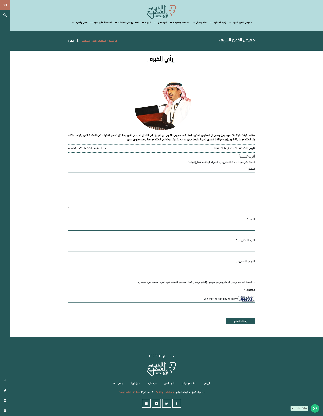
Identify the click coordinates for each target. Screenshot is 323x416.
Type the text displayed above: (220, 299)
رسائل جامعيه (81, 23)
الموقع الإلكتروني (245, 261)
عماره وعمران (201, 23)
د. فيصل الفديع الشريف (242, 23)
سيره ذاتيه (152, 383)
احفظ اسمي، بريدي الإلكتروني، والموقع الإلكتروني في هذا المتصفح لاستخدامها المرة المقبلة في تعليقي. (195, 282)
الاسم (251, 219)
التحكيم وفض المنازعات (128, 23)
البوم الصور (169, 383)
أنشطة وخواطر (188, 383)
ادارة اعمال (162, 23)
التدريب (148, 23)
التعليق (250, 169)
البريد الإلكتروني (245, 240)
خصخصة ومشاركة (181, 23)
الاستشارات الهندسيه (103, 23)
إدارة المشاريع (220, 23)
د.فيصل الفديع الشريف (164, 392)
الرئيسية (206, 383)
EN (5, 5)
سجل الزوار (135, 383)
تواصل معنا (118, 383)
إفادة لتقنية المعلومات (129, 392)
